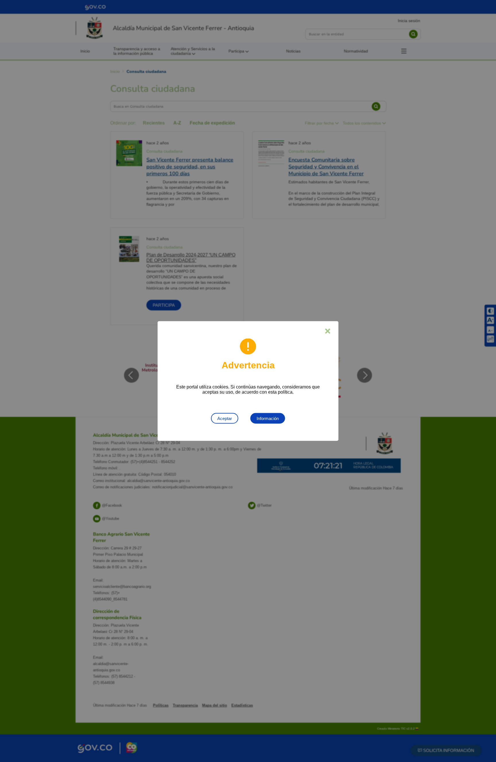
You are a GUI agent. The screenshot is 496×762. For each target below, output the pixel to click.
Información (268, 418)
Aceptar (224, 418)
